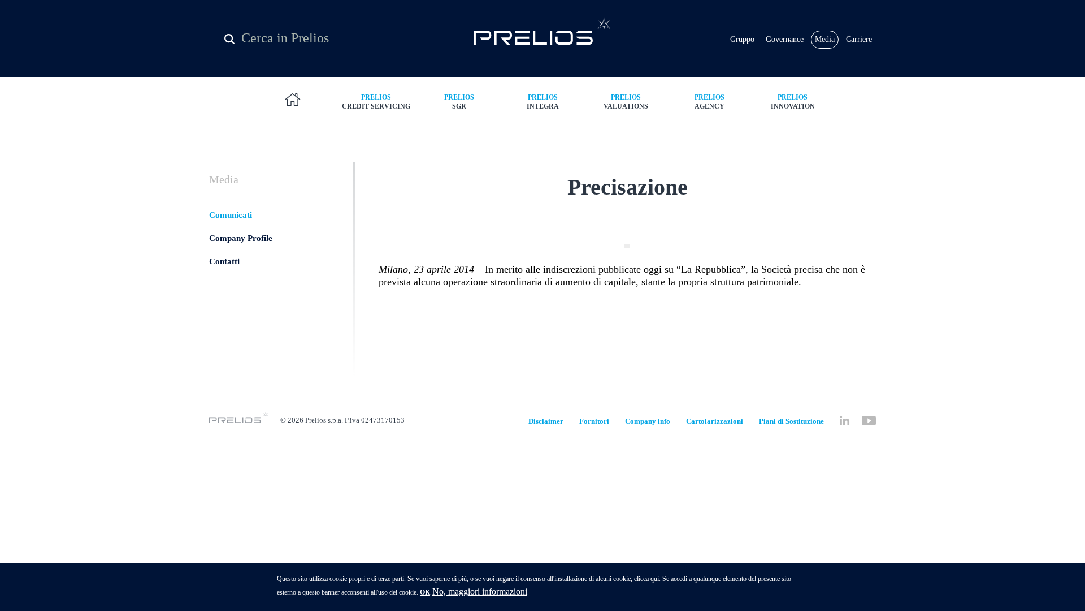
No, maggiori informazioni (479, 591)
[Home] (543, 31)
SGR (459, 101)
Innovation (793, 101)
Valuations (626, 101)
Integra (543, 101)
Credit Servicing (376, 101)
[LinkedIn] (844, 420)
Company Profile (240, 238)
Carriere (859, 39)
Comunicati (230, 215)
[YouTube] (869, 420)
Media (825, 39)
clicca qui (646, 579)
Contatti (224, 261)
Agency (709, 101)
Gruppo (742, 39)
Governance (785, 39)
